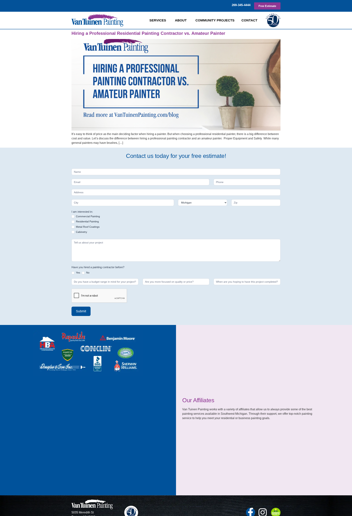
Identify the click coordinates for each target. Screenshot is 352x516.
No (87, 272)
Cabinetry (81, 231)
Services (157, 20)
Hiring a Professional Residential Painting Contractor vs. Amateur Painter (148, 33)
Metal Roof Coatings (87, 226)
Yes (77, 272)
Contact (249, 20)
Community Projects (214, 20)
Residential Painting (87, 221)
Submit (81, 311)
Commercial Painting (87, 216)
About (181, 20)
